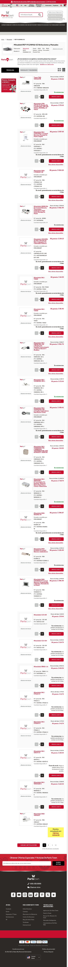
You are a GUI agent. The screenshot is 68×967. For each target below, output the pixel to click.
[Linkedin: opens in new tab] (30, 895)
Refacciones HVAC (26, 24)
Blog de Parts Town (28, 919)
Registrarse (55, 5)
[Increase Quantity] (42, 97)
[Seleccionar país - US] (17, 5)
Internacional (27, 925)
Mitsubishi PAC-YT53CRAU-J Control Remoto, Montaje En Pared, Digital (41, 134)
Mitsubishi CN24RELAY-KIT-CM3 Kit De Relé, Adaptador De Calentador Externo (41, 241)
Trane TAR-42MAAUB (37, 78)
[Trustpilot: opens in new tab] (53, 895)
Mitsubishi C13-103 (40, 615)
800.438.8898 (4, 6)
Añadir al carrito (56, 96)
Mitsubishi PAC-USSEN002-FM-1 (39, 380)
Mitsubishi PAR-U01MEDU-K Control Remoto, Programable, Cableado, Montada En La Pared (41, 582)
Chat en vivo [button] (35, 887)
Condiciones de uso (18, 949)
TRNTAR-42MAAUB (55, 834)
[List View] (63, 69)
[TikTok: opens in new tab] (36, 895)
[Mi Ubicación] (61, 5)
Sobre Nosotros (27, 909)
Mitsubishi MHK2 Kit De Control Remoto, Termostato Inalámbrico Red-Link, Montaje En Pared (41, 210)
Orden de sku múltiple (31, 5)
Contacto (8, 909)
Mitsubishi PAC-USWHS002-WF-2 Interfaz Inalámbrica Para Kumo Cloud (41, 410)
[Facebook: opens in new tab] (13, 895)
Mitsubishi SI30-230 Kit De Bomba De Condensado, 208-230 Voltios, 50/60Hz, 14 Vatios (41, 106)
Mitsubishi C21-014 (40, 641)
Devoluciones (10, 917)
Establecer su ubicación (47, 64)
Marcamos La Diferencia (30, 914)
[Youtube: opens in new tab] (19, 895)
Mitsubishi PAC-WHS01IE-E (39, 783)
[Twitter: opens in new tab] (48, 895)
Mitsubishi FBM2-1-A (41, 666)
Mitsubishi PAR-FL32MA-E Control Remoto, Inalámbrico (41, 550)
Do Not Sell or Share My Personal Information (18, 951)
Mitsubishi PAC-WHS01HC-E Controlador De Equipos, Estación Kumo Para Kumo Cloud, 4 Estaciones (40, 482)
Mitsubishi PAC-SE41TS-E (39, 751)
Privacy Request (48, 951)
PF (6, 919)
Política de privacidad (48, 949)
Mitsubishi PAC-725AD (39, 310)
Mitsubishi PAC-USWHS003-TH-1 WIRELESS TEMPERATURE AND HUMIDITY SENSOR (41, 449)
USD (25, 5)
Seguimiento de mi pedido (59, 24)
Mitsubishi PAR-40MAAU (39, 814)
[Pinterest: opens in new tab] (42, 895)
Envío (7, 911)
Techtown (26, 922)
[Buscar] (64, 19)
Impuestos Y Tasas (11, 914)
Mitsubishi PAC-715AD (39, 278)
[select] (33, 957)
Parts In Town (47, 913)
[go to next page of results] (52, 845)
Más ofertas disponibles (55, 164)
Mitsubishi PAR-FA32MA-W (39, 513)
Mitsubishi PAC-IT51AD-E (39, 693)
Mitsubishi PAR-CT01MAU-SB (39, 171)
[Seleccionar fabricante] (55, 12)
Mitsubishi (26, 48)
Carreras (25, 911)
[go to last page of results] (55, 845)
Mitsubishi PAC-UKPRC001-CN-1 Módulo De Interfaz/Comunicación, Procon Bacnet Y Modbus (41, 346)
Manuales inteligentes (49, 920)
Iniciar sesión (48, 5)
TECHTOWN (51, 24)
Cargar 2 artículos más (28, 845)
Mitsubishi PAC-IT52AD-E (39, 722)
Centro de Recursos (44, 24)
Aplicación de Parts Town (50, 910)
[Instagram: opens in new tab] (25, 895)
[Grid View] (59, 69)
